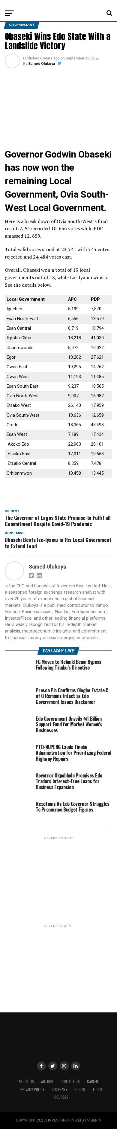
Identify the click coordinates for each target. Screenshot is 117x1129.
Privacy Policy (32, 1089)
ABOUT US (26, 1081)
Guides (79, 1089)
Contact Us (70, 1081)
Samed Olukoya (41, 64)
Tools (97, 1089)
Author (47, 1081)
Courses (61, 1097)
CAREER (92, 1081)
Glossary (59, 1089)
